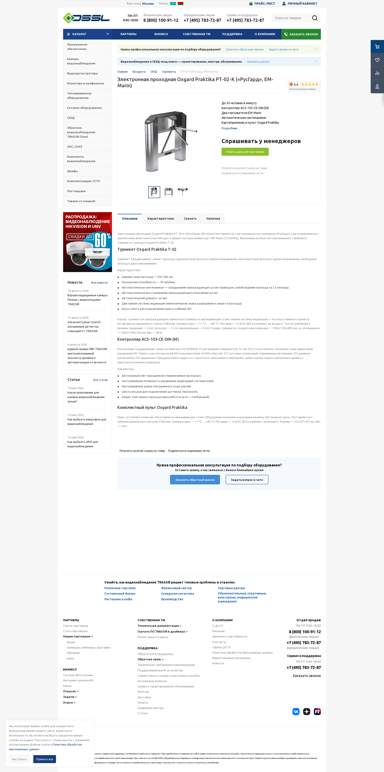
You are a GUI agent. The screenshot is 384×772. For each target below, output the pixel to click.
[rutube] (317, 711)
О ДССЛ (217, 625)
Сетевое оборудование (84, 107)
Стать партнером (75, 631)
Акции (71, 642)
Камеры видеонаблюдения (81, 61)
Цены (70, 658)
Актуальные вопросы (152, 680)
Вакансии (218, 631)
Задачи (68, 696)
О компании (265, 34)
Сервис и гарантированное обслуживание (166, 686)
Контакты (219, 641)
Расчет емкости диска (153, 637)
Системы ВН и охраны (78, 674)
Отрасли (69, 691)
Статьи (143, 713)
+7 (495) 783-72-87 (202, 20)
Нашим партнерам (76, 636)
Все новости (99, 282)
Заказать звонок (304, 34)
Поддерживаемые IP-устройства (160, 670)
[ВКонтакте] (296, 711)
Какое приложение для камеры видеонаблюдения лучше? (86, 397)
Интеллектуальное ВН (78, 680)
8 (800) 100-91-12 (160, 20)
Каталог (79, 34)
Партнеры (128, 34)
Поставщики (76, 191)
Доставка (144, 697)
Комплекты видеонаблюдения (81, 159)
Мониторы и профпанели (85, 83)
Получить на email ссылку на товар (244, 168)
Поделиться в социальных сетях (243, 173)
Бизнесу (161, 34)
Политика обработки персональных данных (242, 652)
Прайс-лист (264, 3)
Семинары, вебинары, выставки (88, 647)
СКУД (71, 117)
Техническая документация (158, 625)
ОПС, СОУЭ (74, 146)
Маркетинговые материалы (231, 657)
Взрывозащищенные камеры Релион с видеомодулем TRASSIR (88, 300)
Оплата (143, 702)
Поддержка (232, 34)
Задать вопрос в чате (284, 49)
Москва (148, 3)
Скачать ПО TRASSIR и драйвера (161, 631)
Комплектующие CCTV (83, 181)
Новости (218, 663)
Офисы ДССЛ (221, 647)
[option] (87, 242)
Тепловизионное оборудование (79, 95)
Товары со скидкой (81, 201)
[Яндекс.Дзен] (306, 711)
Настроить (19, 759)
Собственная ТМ (196, 34)
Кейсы (67, 685)
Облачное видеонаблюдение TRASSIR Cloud (81, 132)
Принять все (44, 759)
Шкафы (72, 171)
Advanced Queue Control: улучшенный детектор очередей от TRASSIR (84, 326)
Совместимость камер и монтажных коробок (169, 675)
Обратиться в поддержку (155, 653)
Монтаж (143, 691)
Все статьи (100, 379)
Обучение (73, 652)
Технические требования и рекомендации (166, 664)
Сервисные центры (151, 707)
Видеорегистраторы (82, 73)
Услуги (68, 702)
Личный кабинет (302, 3)
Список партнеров (75, 625)
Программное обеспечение (77, 46)
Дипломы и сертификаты (229, 636)
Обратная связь (149, 659)
